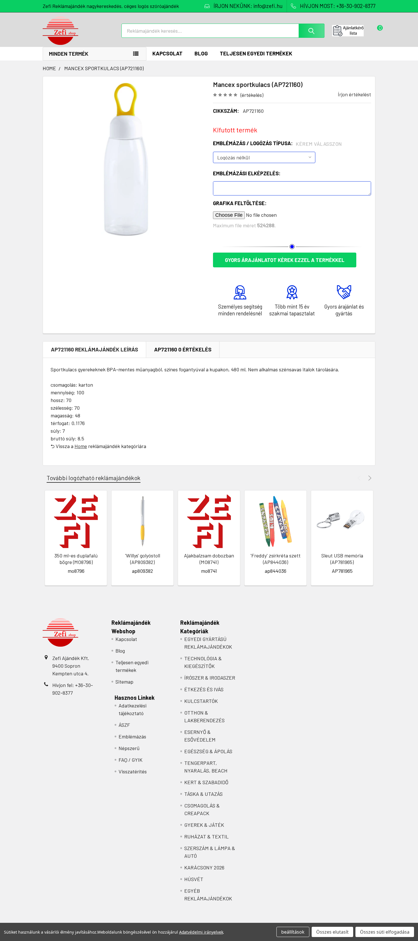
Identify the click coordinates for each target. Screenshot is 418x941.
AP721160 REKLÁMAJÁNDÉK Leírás (94, 349)
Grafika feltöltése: (239, 203)
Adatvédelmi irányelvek (201, 932)
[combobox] (222, 31)
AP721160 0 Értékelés (183, 349)
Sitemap (124, 681)
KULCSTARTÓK (201, 701)
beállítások (293, 932)
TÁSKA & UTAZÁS (203, 794)
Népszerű (129, 748)
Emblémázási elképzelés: (246, 173)
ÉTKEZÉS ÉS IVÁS (204, 689)
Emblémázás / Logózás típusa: (277, 143)
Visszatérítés (133, 771)
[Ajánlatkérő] (353, 30)
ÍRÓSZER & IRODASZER (209, 677)
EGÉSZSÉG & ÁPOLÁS (208, 751)
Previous (359, 478)
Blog (201, 53)
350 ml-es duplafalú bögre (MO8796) (76, 558)
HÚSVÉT (193, 879)
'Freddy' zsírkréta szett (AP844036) (276, 558)
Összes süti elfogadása (384, 932)
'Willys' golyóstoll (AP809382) (142, 558)
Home (81, 446)
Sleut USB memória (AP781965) (342, 558)
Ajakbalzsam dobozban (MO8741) (209, 558)
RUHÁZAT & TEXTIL (206, 836)
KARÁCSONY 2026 (204, 867)
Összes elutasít (332, 932)
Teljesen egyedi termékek (256, 53)
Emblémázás (132, 736)
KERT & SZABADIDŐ (206, 782)
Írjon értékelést (354, 94)
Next (369, 478)
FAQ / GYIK (130, 760)
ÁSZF (124, 725)
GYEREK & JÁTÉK (204, 825)
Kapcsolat (167, 53)
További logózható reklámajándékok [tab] (93, 477)
